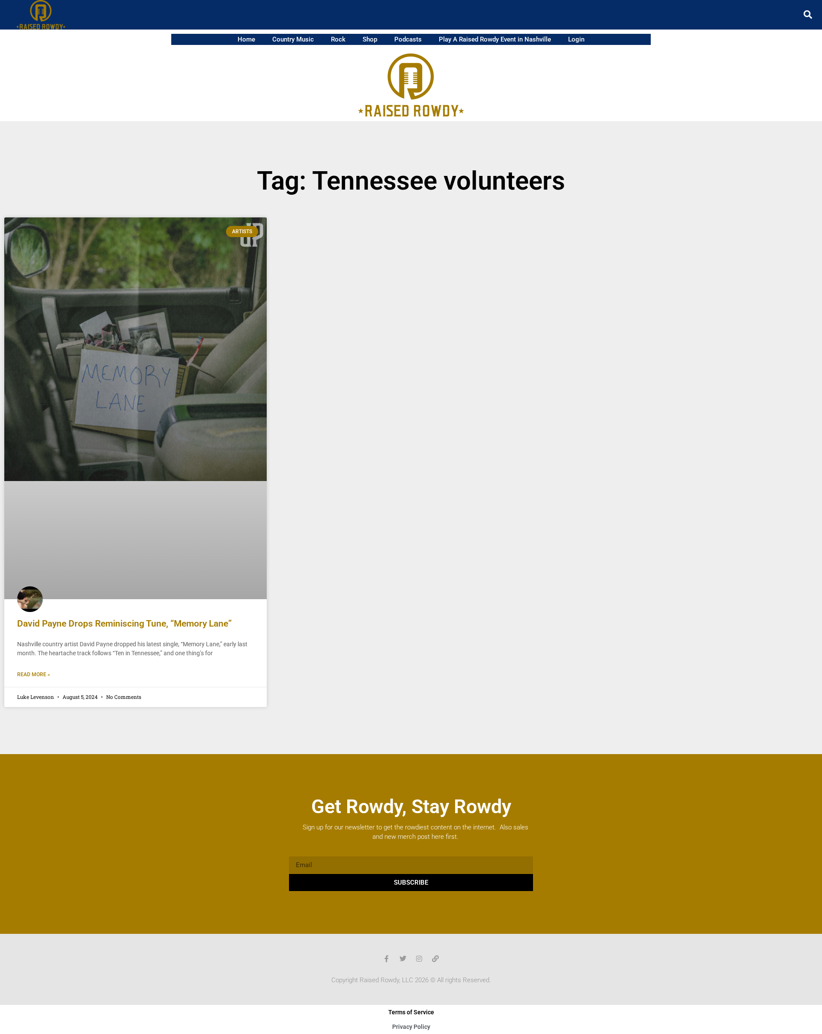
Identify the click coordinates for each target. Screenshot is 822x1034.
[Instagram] (419, 958)
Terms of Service (411, 1012)
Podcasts (408, 39)
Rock (338, 39)
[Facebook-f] (386, 958)
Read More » (33, 674)
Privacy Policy (411, 1026)
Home (246, 39)
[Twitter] (402, 958)
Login (576, 39)
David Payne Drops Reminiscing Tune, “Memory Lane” (124, 623)
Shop (370, 39)
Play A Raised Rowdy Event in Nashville (495, 39)
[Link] (435, 958)
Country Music (293, 39)
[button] (807, 14)
